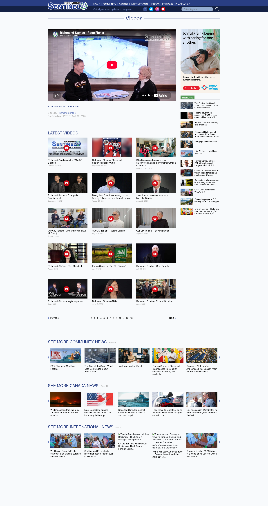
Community (109, 4)
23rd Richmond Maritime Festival (205, 152)
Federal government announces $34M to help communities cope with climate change (205, 116)
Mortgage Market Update (205, 141)
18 (131, 317)
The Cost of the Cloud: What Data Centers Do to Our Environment (206, 105)
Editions (167, 4)
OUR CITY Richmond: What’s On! (204, 190)
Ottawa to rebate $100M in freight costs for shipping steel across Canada (206, 172)
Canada (123, 4)
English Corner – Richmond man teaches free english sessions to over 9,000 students (206, 212)
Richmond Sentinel (67, 112)
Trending (187, 97)
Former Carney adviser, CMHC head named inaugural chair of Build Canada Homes (205, 164)
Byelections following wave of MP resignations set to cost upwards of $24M (206, 182)
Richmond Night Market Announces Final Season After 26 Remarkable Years (206, 134)
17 (127, 317)
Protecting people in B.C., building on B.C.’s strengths (206, 200)
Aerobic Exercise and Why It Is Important (206, 123)
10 (120, 317)
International (139, 4)
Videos (155, 4)
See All (112, 342)
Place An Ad (182, 4)
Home (97, 4)
